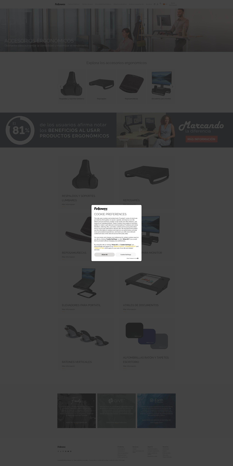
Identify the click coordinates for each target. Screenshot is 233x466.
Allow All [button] (104, 254)
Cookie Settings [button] (125, 254)
